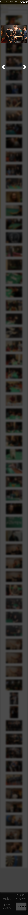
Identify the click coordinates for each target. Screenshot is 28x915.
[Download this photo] (21, 2)
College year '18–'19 (9, 1)
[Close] (26, 2)
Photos (1, 1)
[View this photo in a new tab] (24, 2)
